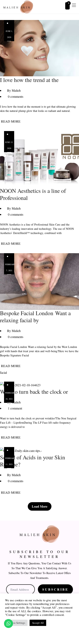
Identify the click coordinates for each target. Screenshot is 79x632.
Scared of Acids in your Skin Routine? (32, 460)
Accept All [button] (38, 623)
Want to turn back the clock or (34, 391)
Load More (39, 506)
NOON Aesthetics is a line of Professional (33, 194)
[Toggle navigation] (74, 5)
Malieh (16, 90)
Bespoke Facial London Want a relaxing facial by (35, 316)
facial (3, 372)
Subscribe (55, 589)
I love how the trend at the (29, 80)
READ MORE (10, 121)
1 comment (15, 408)
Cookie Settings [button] (16, 623)
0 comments (15, 96)
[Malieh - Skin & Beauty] (18, 7)
